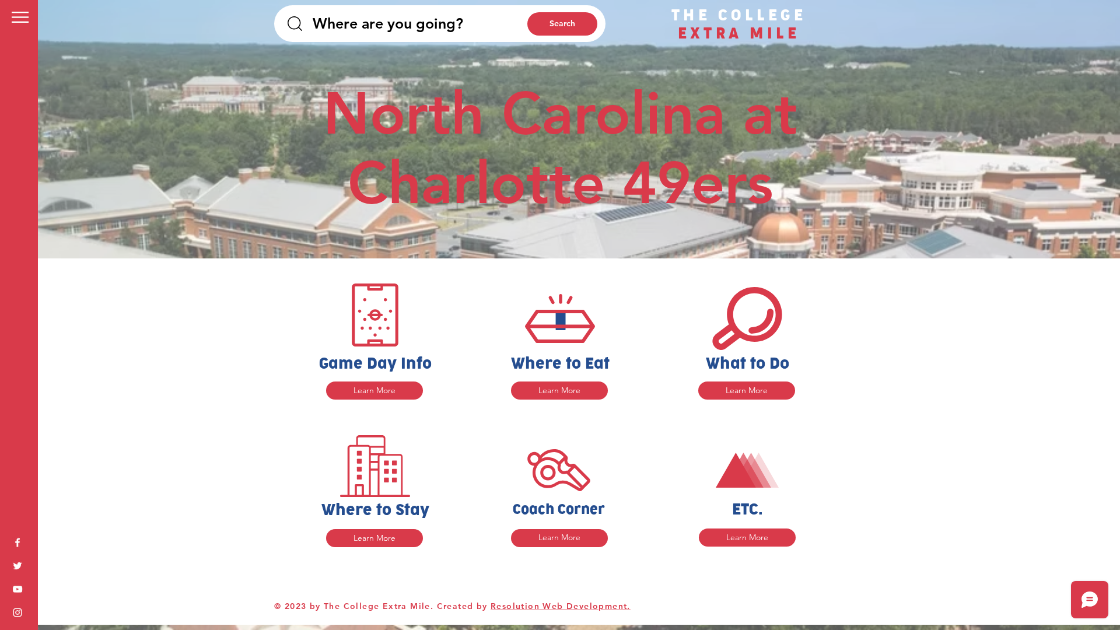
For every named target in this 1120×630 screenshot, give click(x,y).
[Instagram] (17, 612)
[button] (20, 17)
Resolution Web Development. (561, 606)
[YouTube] (17, 589)
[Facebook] (17, 542)
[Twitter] (17, 566)
